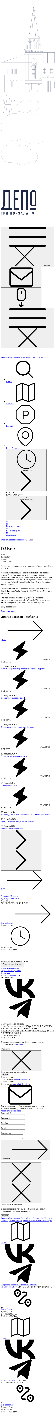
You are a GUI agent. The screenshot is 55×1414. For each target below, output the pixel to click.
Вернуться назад (8, 611)
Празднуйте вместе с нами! (13, 698)
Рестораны (14, 357)
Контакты (15, 898)
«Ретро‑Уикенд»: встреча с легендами (17, 821)
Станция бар (38, 1218)
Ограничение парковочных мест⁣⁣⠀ (16, 756)
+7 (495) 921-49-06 (9, 1287)
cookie (20, 1044)
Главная (4, 540)
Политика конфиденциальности (10, 974)
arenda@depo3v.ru (22, 1079)
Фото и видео (46, 1220)
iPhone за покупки (9, 785)
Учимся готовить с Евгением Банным (17, 727)
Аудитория (5, 898)
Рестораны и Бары (17, 1218)
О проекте (5, 896)
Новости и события (34, 357)
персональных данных (11, 1111)
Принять (5, 1049)
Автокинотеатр (15, 1220)
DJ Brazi (29, 540)
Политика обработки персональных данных (11, 969)
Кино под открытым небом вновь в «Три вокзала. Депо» (26, 814)
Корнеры (5, 357)
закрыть (5, 1075)
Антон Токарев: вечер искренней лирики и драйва (23, 669)
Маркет (22, 357)
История (14, 896)
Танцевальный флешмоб (12, 828)
